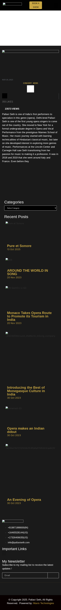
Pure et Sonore (19, 246)
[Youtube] (39, 589)
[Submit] (53, 575)
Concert (27, 83)
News (35, 83)
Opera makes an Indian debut (25, 430)
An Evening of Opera (24, 500)
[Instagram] (22, 589)
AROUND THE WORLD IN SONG (27, 272)
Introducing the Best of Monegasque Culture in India (26, 391)
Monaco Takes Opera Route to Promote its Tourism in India (29, 316)
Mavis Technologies (43, 603)
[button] (56, 5)
